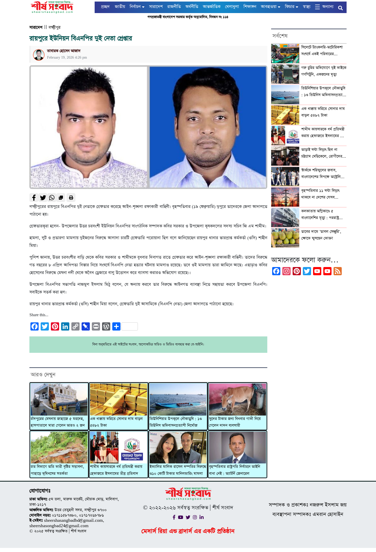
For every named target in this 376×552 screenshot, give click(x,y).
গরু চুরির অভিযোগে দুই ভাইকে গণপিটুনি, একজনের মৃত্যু (323, 71)
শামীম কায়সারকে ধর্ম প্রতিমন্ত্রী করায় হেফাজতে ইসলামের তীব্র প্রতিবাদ (116, 470)
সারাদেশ (156, 7)
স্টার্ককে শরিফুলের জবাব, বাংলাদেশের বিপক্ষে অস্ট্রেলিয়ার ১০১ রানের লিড (323, 174)
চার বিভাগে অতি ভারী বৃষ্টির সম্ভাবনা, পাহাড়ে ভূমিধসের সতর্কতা (57, 470)
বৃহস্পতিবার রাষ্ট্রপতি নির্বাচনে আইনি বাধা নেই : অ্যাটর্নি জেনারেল (234, 470)
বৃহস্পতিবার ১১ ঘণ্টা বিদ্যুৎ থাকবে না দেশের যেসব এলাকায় (320, 194)
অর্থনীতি (191, 7)
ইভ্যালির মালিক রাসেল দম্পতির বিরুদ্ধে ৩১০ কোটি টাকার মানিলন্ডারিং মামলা (178, 470)
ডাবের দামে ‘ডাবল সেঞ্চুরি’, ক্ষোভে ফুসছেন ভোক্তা (321, 235)
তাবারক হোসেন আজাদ (64, 51)
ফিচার (289, 7)
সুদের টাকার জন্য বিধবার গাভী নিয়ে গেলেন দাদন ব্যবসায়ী (235, 422)
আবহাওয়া (269, 7)
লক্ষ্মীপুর (54, 27)
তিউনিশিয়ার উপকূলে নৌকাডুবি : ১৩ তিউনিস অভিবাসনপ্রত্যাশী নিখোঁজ (176, 422)
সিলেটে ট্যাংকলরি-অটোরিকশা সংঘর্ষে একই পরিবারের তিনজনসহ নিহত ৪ (322, 51)
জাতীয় (120, 7)
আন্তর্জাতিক (211, 7)
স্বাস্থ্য (307, 7)
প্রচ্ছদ (105, 7)
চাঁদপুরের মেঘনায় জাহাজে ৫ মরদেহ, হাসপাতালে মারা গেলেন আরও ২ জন (58, 422)
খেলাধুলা (232, 7)
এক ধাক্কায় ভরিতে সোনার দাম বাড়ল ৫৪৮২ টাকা (116, 422)
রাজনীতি (174, 7)
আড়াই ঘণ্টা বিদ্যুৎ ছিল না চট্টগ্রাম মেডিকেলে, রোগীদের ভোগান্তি (321, 153)
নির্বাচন (135, 7)
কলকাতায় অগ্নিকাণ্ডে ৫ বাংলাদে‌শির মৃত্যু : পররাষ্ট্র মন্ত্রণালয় (320, 215)
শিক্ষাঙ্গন (250, 7)
